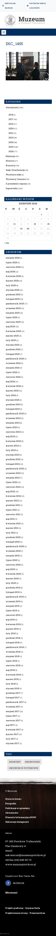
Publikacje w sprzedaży (17, 808)
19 (21, 228)
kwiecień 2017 (13, 729)
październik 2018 (15, 647)
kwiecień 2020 (13, 573)
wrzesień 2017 (13, 706)
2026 (10, 151)
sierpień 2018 (12, 656)
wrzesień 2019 (13, 601)
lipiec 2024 (11, 372)
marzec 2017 (12, 734)
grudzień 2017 (13, 693)
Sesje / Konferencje (15, 170)
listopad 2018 (13, 642)
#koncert (15, 761)
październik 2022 (15, 468)
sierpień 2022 (13, 477)
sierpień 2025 (13, 312)
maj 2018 (10, 670)
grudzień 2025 (13, 294)
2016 (10, 114)
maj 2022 (10, 491)
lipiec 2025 (11, 317)
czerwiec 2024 (13, 377)
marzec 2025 (12, 335)
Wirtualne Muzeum (10, 6)
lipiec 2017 (11, 716)
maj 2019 (10, 619)
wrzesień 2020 (13, 551)
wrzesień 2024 (13, 363)
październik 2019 (15, 596)
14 (35, 224)
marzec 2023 (12, 445)
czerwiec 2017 (13, 720)
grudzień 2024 (13, 349)
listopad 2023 (13, 409)
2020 (11, 128)
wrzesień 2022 (13, 473)
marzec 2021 (12, 528)
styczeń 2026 (12, 290)
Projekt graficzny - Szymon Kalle (22, 908)
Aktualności (12, 107)
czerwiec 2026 (13, 267)
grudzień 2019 (13, 587)
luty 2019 (11, 633)
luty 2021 (11, 532)
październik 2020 (15, 546)
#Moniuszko (32, 761)
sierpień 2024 (13, 367)
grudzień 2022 (13, 459)
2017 (10, 119)
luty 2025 (11, 340)
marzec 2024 (12, 390)
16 (48, 224)
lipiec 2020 (11, 560)
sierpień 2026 (13, 257)
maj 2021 (10, 519)
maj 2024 (10, 381)
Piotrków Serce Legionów (37, 6)
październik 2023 (15, 413)
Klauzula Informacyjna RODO (20, 817)
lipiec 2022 (11, 482)
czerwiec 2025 (13, 322)
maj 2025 (10, 326)
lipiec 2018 (11, 661)
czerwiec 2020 (13, 564)
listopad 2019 (13, 592)
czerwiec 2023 (13, 432)
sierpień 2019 (12, 606)
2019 (10, 124)
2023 (10, 137)
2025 (11, 146)
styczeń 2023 (12, 454)
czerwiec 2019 (13, 615)
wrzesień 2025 (13, 308)
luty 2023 (11, 450)
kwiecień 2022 (13, 496)
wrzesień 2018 (13, 651)
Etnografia (10, 803)
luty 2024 (11, 395)
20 (28, 228)
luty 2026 (11, 285)
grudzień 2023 (13, 404)
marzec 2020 (12, 578)
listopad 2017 (13, 697)
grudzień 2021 (13, 505)
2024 (10, 142)
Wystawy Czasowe (16, 179)
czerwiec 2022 (13, 487)
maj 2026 (10, 271)
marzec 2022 (12, 500)
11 (14, 224)
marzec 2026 (12, 280)
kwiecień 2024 (13, 386)
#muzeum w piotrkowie (23, 768)
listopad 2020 (13, 541)
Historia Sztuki (13, 799)
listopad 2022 (13, 464)
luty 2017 (11, 738)
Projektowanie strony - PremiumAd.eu (25, 913)
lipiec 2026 (11, 262)
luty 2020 (11, 583)
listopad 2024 (13, 354)
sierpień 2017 (12, 711)
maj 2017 (10, 725)
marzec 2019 (12, 629)
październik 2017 (15, 702)
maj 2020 (10, 569)
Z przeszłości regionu (16, 183)
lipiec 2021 (11, 509)
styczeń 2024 (12, 400)
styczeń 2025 (12, 344)
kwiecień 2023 (13, 441)
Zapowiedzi (12, 188)
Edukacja (10, 156)
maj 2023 (10, 436)
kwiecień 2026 (13, 276)
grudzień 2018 (13, 638)
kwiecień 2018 (13, 674)
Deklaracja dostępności (17, 822)
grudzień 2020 (13, 537)
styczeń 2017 (12, 743)
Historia (10, 160)
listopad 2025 (13, 299)
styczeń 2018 (12, 688)
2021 (10, 133)
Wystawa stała (13, 174)
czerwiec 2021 (13, 514)
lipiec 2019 (11, 610)
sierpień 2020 (13, 555)
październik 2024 (15, 358)
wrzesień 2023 (13, 418)
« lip (6, 243)
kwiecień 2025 (13, 331)
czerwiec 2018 (13, 665)
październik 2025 (15, 303)
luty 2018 (11, 683)
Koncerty (11, 165)
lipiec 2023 (11, 427)
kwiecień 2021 (13, 523)
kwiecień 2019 (13, 624)
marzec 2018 (12, 679)
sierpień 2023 (13, 422)
